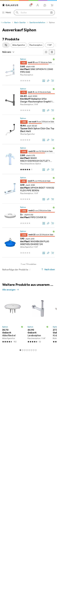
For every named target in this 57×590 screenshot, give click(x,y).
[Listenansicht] (52, 52)
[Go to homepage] (10, 5)
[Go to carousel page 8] (36, 350)
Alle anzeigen (8, 289)
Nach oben (49, 269)
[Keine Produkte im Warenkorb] (52, 5)
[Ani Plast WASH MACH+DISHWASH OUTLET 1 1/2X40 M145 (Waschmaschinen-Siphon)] (28, 159)
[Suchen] (17, 12)
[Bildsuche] (51, 12)
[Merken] (48, 80)
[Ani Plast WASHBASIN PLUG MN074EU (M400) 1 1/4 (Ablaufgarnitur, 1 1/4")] (28, 242)
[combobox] (6, 45)
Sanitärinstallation (37, 22)
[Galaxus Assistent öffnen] (45, 5)
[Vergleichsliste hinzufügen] (44, 80)
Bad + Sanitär (20, 22)
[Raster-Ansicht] (46, 52)
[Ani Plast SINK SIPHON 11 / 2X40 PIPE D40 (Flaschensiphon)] (28, 70)
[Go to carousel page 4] (27, 350)
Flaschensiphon (35, 45)
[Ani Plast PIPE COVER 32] (28, 216)
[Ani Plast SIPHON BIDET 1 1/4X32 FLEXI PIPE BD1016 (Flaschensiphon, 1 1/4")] (28, 189)
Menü (8, 12)
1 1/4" (49, 45)
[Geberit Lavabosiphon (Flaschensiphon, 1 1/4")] (38, 320)
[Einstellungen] (30, 5)
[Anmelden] (37, 5)
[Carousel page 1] (20, 350)
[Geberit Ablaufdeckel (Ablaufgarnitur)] (12, 320)
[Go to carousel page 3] (24, 350)
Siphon (23, 59)
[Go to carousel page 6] (31, 350)
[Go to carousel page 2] (22, 350)
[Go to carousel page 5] (29, 350)
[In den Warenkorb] (52, 80)
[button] (54, 59)
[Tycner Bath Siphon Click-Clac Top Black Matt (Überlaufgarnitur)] (28, 129)
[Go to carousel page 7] (33, 350)
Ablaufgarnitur (18, 45)
